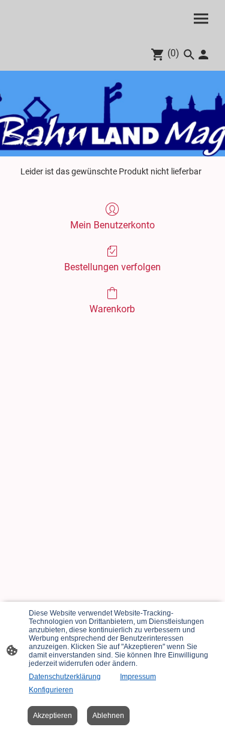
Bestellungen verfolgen (112, 267)
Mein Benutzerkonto (112, 225)
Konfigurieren (51, 690)
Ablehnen (108, 715)
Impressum (138, 676)
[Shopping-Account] (203, 54)
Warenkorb (112, 309)
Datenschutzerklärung (65, 676)
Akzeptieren (52, 715)
